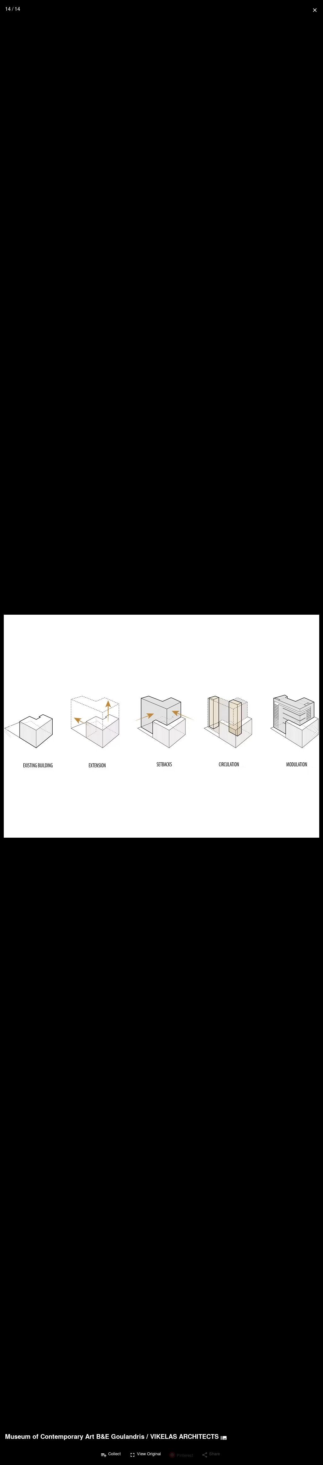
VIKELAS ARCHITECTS (184, 1436)
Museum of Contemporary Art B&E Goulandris (74, 1436)
